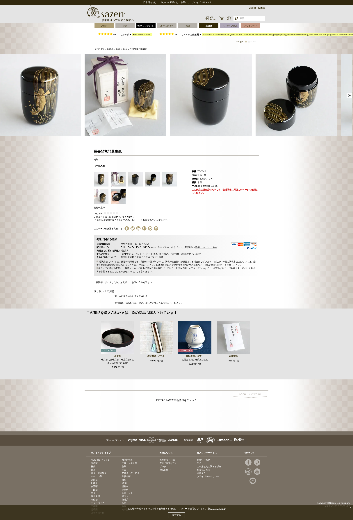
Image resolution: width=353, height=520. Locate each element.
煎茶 (124, 466)
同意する (176, 515)
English (252, 8)
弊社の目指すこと (168, 463)
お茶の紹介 (165, 470)
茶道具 (209, 25)
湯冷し (125, 483)
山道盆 (117, 356)
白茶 (93, 493)
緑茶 (93, 470)
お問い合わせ (203, 460)
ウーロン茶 (96, 476)
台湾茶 (94, 486)
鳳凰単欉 (95, 496)
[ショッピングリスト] (221, 18)
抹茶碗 (125, 489)
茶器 (188, 25)
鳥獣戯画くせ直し (195, 356)
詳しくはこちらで (216, 508)
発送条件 (201, 473)
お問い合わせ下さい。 (143, 282)
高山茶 (94, 499)
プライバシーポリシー (208, 476)
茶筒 (124, 503)
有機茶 (94, 463)
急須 (124, 479)
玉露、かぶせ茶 (129, 463)
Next (349, 95)
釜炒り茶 (126, 476)
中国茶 (94, 489)
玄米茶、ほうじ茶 (130, 473)
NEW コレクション (146, 25)
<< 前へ (240, 41)
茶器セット (127, 493)
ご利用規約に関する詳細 (209, 466)
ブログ (104, 25)
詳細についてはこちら (206, 247)
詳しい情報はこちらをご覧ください (222, 265)
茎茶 (124, 470)
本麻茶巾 (233, 356)
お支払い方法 (203, 470)
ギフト (125, 496)
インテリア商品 (230, 25)
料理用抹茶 (127, 460)
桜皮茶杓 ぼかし (156, 356)
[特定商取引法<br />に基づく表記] (229, 18)
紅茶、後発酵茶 (98, 473)
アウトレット (250, 25)
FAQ (199, 463)
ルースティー (167, 25)
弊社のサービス (167, 460)
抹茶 (125, 25)
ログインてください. (124, 217)
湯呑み (125, 486)
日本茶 (94, 483)
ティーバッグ (97, 503)
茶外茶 (94, 479)
